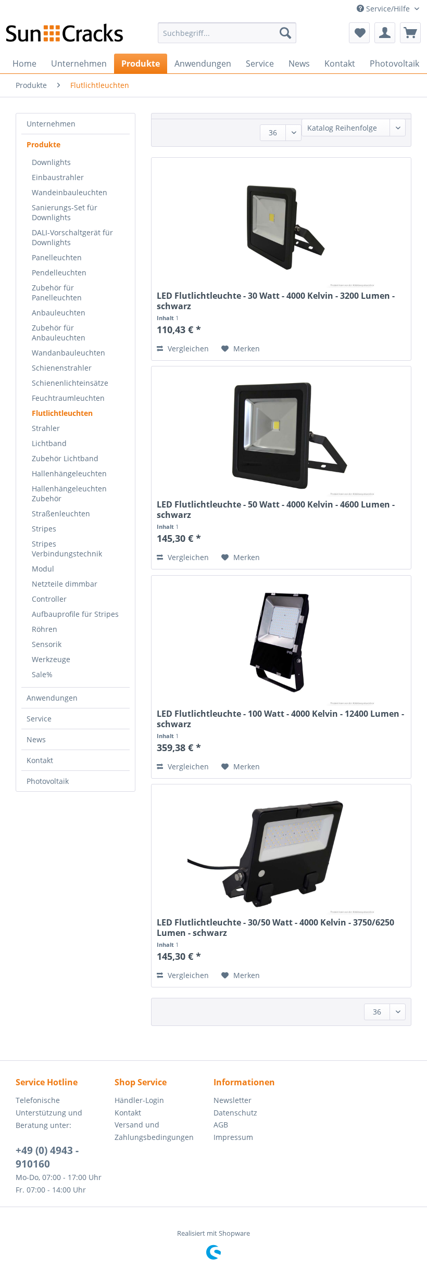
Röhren (44, 629)
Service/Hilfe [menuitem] (388, 9)
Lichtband (49, 443)
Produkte (43, 144)
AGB (221, 1125)
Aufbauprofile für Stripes (75, 614)
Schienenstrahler (62, 368)
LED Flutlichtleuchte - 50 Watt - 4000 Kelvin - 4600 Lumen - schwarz (276, 509)
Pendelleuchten (59, 272)
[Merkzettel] (359, 32)
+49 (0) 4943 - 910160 (47, 1157)
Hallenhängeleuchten (69, 473)
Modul (43, 569)
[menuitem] (227, 32)
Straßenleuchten (61, 513)
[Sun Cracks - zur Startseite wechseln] (64, 35)
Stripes (44, 529)
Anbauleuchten (58, 313)
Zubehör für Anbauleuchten (58, 333)
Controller (49, 599)
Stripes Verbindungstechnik (67, 549)
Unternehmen (51, 124)
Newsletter (233, 1100)
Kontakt (40, 760)
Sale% (42, 674)
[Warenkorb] (410, 32)
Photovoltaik (48, 781)
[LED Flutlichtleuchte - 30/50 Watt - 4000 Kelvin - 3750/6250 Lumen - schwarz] (281, 852)
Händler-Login (139, 1100)
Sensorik (46, 644)
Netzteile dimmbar (64, 584)
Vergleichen (187, 348)
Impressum (233, 1137)
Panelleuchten (57, 257)
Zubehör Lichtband (65, 458)
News (36, 739)
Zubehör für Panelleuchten (57, 292)
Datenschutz (235, 1113)
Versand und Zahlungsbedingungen (154, 1131)
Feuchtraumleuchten (68, 398)
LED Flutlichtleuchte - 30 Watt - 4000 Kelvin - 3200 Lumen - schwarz (276, 300)
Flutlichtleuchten (62, 413)
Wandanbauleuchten (68, 353)
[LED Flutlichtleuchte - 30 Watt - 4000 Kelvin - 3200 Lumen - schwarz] (281, 225)
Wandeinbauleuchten (69, 192)
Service (39, 719)
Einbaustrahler (58, 177)
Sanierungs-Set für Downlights (64, 212)
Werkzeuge (51, 659)
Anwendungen (52, 698)
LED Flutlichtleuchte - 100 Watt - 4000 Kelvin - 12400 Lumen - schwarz (280, 718)
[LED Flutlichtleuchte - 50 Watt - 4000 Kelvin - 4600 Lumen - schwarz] (281, 434)
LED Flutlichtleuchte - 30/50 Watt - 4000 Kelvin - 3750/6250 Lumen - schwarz (275, 927)
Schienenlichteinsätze (70, 383)
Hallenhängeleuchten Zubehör (69, 493)
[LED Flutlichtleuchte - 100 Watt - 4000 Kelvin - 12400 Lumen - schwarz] (281, 643)
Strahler (46, 428)
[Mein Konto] (384, 32)
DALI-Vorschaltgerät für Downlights (72, 237)
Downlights (51, 162)
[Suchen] (285, 32)
